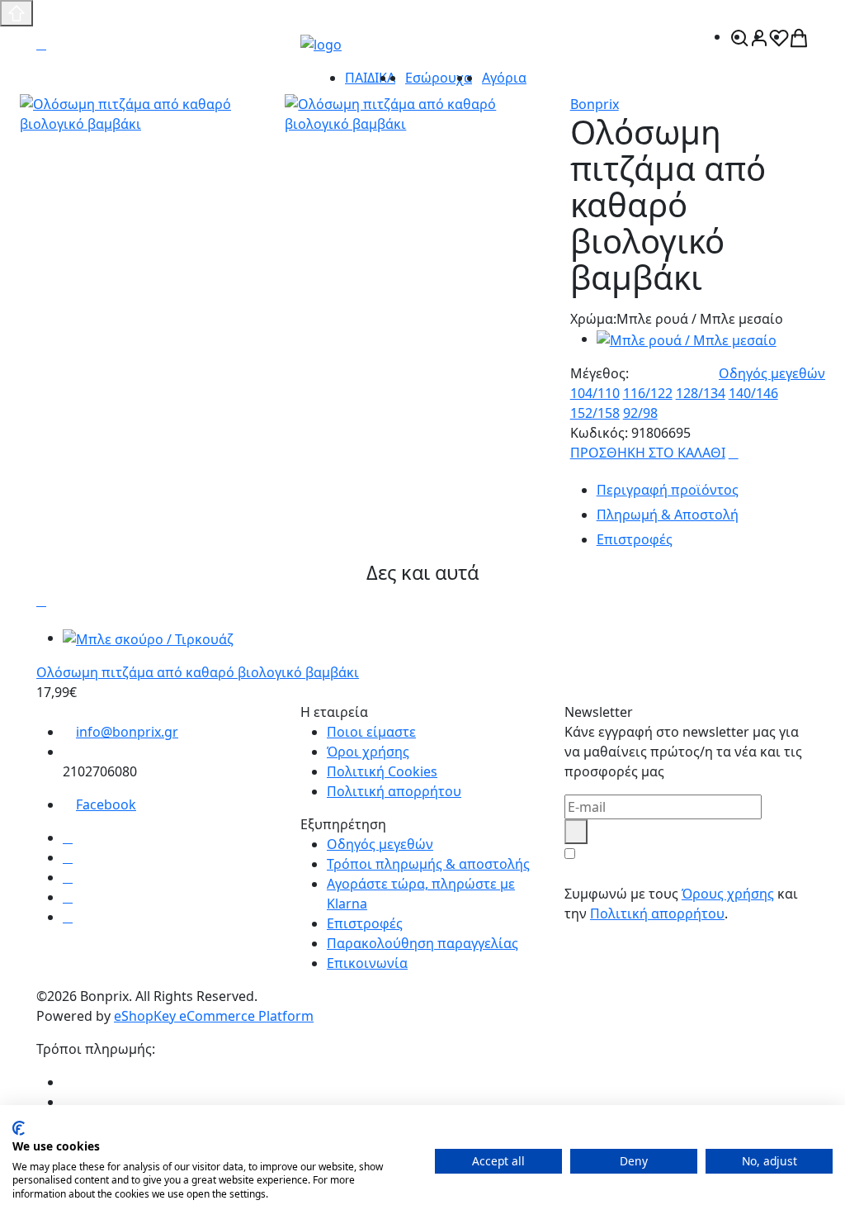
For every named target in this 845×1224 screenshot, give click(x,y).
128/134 (700, 393)
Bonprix (594, 104)
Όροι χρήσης (368, 751)
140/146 (753, 393)
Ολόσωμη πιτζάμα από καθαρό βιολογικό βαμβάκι (197, 672)
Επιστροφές (365, 923)
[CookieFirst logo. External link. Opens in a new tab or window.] (18, 1128)
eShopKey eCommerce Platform (214, 1016)
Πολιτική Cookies (382, 771)
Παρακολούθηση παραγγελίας (422, 943)
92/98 (640, 413)
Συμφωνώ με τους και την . (681, 904)
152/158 (595, 413)
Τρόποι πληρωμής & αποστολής (428, 864)
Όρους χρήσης (728, 894)
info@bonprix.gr (127, 732)
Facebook (106, 804)
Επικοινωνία (367, 963)
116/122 (648, 393)
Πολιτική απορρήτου (394, 791)
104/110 (595, 393)
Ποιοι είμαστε (371, 732)
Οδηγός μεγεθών (772, 373)
